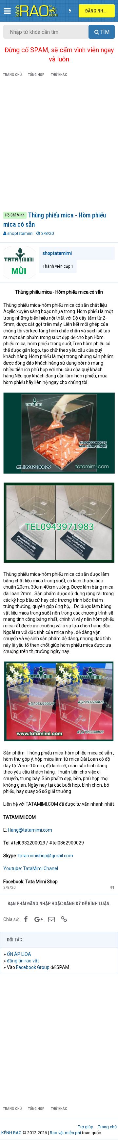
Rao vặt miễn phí (65, 1132)
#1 (112, 887)
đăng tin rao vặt (23, 960)
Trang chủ (107, 1126)
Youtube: (12, 868)
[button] (7, 11)
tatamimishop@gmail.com (45, 855)
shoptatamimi (20, 233)
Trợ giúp (85, 1126)
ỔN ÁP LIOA (19, 954)
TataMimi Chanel (40, 868)
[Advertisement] (59, 145)
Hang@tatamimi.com (30, 830)
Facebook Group (32, 967)
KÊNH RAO (11, 1132)
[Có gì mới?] (70, 10)
